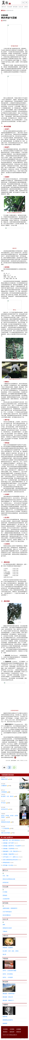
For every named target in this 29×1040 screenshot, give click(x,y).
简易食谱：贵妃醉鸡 (8, 947)
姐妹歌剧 (5, 1023)
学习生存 (3, 802)
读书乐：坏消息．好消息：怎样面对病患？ (9, 816)
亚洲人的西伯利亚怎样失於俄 (10, 859)
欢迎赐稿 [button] (18, 1029)
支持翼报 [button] (12, 1029)
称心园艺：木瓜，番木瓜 (7, 796)
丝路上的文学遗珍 (5, 832)
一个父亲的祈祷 (5, 828)
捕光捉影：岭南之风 (8, 997)
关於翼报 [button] (5, 1029)
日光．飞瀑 (5, 875)
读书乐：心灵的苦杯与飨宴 (9, 970)
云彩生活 (5, 935)
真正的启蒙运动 (7, 915)
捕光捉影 (5, 981)
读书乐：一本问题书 (8, 977)
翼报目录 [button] (18, 1031)
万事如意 (5, 931)
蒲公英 (4, 954)
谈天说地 (15, 6)
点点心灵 (21, 6)
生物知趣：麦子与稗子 (8, 843)
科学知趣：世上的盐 (8, 865)
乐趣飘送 (5, 1004)
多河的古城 (5, 882)
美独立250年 (4, 779)
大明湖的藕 (4, 792)
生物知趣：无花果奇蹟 (8, 848)
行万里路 (5, 892)
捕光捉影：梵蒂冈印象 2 (9, 993)
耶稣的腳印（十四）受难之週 (10, 851)
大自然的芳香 (6, 898)
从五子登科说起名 (7, 911)
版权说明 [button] (12, 1031)
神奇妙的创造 (6, 862)
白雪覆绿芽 (4, 785)
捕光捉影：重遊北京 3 (8, 1000)
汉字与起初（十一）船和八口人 (11, 857)
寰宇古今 (4, 6)
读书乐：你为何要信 (8, 974)
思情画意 (5, 895)
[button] (4, 767)
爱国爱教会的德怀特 (8, 1020)
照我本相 (5, 1016)
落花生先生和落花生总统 (9, 879)
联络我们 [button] (5, 1031)
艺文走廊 (9, 6)
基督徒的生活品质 (5, 822)
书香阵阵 (5, 958)
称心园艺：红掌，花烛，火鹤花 (10, 951)
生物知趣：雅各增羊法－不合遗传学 (12, 845)
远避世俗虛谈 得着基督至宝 (10, 908)
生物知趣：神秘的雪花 (8, 854)
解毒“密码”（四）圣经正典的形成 (11, 840)
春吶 (4, 924)
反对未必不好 (4, 809)
